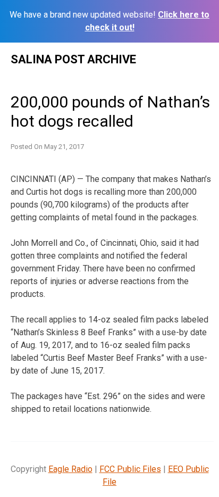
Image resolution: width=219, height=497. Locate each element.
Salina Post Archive (73, 59)
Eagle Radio (70, 469)
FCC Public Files (130, 469)
